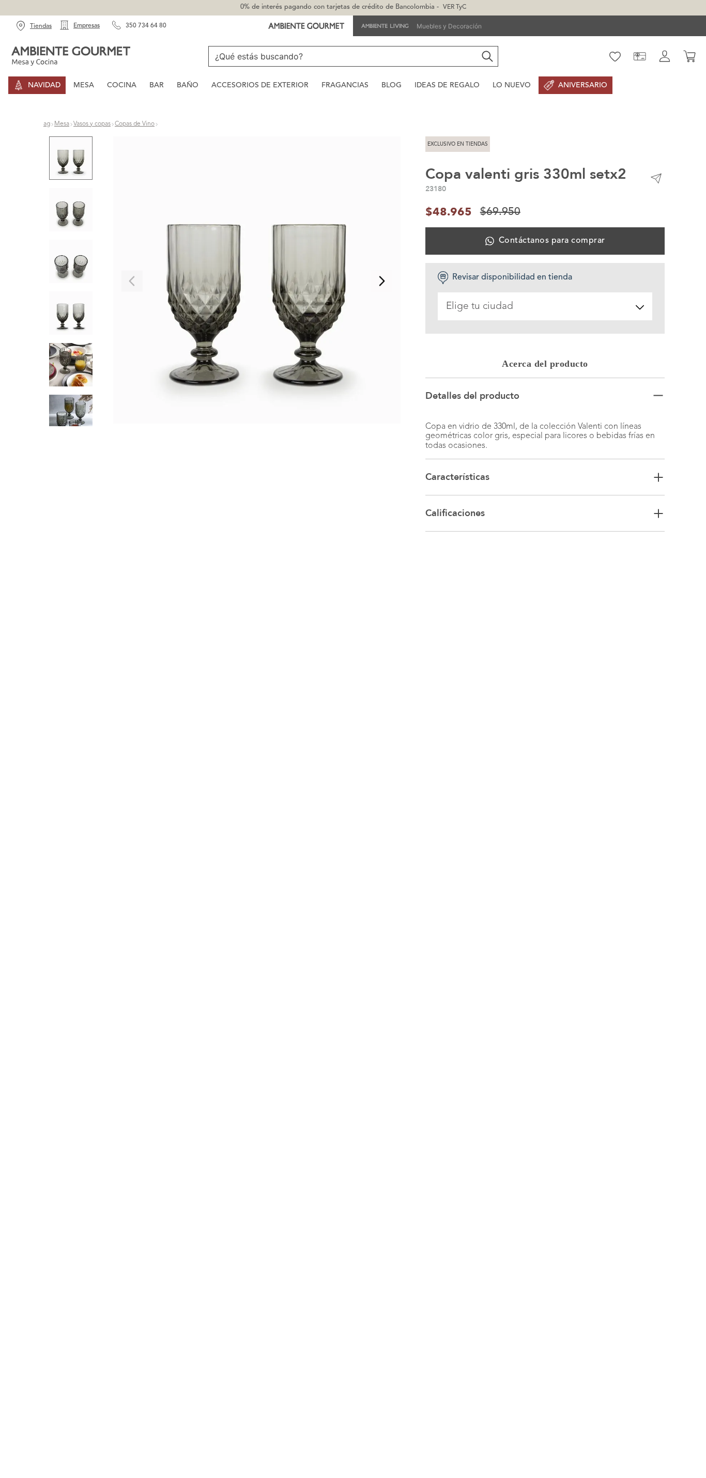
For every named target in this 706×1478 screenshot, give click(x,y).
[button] (257, 281)
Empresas (86, 26)
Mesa (61, 124)
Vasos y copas (92, 124)
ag (46, 124)
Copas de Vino (135, 124)
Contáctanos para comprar (552, 241)
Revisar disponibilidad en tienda (512, 277)
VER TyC (454, 7)
